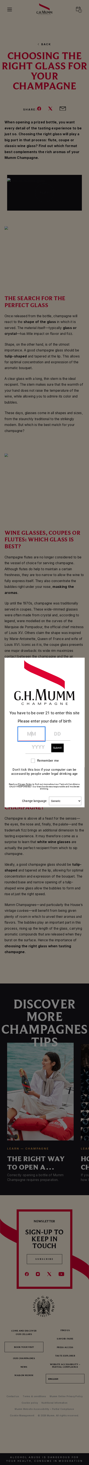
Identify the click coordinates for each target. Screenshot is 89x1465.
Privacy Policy (25, 784)
